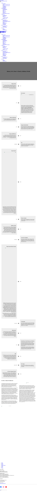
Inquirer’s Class (4, 23)
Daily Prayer (4, 41)
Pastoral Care (4, 47)
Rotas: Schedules (5, 58)
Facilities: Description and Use (6, 5)
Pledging (4, 60)
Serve (2, 25)
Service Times (4, 11)
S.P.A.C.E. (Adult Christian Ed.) (6, 21)
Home (2, 462)
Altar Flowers (4, 12)
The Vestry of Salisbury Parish (6, 4)
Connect (2, 45)
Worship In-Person (5, 9)
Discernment (4, 7)
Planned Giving (4, 29)
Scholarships (4, 24)
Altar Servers (4, 26)
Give (3, 28)
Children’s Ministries (5, 20)
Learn (2, 19)
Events (3, 16)
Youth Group (4, 51)
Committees (4, 6)
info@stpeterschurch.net (3, 483)
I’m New (4, 14)
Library (4, 22)
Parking (4, 43)
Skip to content (1, 0)
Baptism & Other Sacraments (6, 13)
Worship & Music (3, 8)
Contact (4, 49)
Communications (5, 15)
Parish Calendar (6, 17)
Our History (4, 3)
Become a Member (5, 18)
